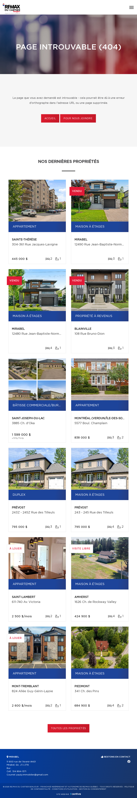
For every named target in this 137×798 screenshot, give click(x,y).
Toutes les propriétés (68, 728)
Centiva (75, 794)
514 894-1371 (19, 771)
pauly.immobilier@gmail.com (32, 775)
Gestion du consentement (92, 789)
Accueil (50, 118)
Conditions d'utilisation (64, 789)
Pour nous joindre (78, 118)
